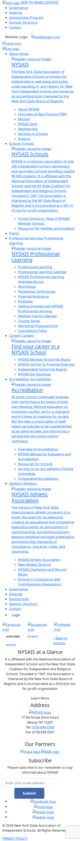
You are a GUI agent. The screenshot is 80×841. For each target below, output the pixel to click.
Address (40, 705)
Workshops (27, 286)
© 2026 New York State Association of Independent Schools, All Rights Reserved (34, 828)
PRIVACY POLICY (14, 838)
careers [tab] (33, 636)
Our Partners (40, 744)
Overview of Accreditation (38, 449)
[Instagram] (41, 627)
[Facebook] (15, 627)
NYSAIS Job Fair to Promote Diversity (46, 364)
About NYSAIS (28, 109)
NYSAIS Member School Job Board (44, 359)
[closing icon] (11, 43)
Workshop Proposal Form (38, 326)
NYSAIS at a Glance (40, 652)
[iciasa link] (31, 751)
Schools (15, 143)
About (13, 53)
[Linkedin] (66, 627)
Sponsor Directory (23, 22)
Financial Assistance (33, 296)
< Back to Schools (60, 640)
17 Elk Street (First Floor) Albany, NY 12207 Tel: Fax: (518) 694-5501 (40, 724)
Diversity (16, 12)
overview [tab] (13, 636)
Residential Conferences (37, 291)
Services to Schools (33, 134)
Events (14, 233)
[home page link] (10, 48)
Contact (15, 27)
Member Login (16, 37)
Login (16, 615)
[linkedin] (43, 812)
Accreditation (19, 379)
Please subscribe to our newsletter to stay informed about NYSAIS (40, 770)
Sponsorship (19, 599)
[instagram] (43, 806)
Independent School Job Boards (42, 369)
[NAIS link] (50, 751)
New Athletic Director (34, 564)
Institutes (25, 301)
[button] (45, 36)
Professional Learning (26, 238)
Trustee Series (29, 321)
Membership (28, 129)
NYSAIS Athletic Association (39, 559)
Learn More (40, 698)
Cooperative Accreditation (38, 478)
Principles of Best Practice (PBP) (42, 114)
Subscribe (40, 760)
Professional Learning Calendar (42, 272)
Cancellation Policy (32, 330)
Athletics (15, 483)
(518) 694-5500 (43, 727)
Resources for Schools (35, 464)
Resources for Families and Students (46, 228)
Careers (15, 335)
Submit (29, 793)
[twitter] (43, 817)
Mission (24, 119)
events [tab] (11, 644)
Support (24, 138)
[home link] (11, 2)
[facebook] (43, 801)
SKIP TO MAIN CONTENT (40, 2)
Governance (18, 8)
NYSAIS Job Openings (34, 374)
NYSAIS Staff (27, 124)
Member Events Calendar (37, 316)
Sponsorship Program (26, 17)
